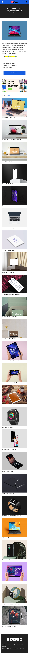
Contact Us (22, 648)
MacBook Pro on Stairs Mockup (9, 338)
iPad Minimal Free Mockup (8, 272)
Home (3, 648)
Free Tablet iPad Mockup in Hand (9, 582)
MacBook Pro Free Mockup (8, 228)
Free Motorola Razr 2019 (7, 471)
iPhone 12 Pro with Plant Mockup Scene (10, 560)
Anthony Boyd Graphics (11, 56)
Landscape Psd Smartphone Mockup (10, 383)
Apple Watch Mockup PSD (7, 427)
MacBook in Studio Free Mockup (9, 117)
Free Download (14, 72)
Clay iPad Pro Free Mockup (8, 250)
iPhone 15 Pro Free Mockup (8, 183)
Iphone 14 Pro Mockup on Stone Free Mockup (12, 206)
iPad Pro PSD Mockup (6, 405)
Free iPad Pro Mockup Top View (9, 626)
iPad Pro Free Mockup (6, 537)
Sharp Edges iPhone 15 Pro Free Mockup (11, 294)
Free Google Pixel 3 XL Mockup (9, 449)
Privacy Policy (9, 648)
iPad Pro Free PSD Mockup (8, 493)
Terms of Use (15, 648)
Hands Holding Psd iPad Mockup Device (11, 360)
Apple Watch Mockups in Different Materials (11, 515)
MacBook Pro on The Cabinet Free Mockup (11, 139)
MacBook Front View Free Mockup (9, 161)
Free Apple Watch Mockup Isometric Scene (11, 604)
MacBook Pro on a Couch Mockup (9, 316)
